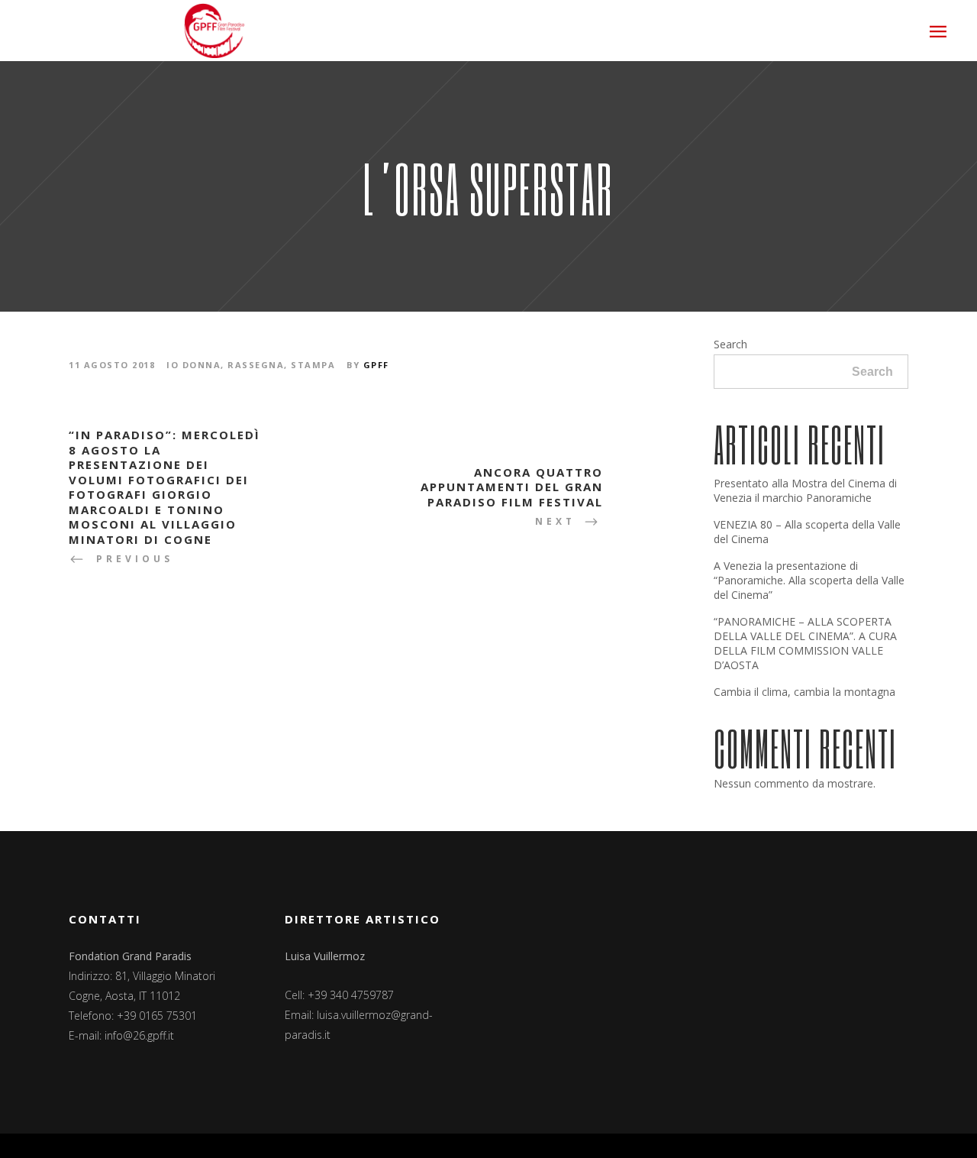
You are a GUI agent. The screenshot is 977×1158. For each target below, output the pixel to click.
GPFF (376, 364)
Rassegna (255, 364)
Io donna (193, 364)
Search (730, 344)
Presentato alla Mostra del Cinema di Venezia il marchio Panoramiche (805, 490)
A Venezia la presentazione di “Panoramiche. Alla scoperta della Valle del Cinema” (809, 580)
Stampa (313, 364)
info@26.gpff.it (139, 1035)
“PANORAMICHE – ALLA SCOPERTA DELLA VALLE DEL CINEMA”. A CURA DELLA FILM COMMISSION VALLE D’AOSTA (805, 643)
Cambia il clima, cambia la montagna (804, 691)
